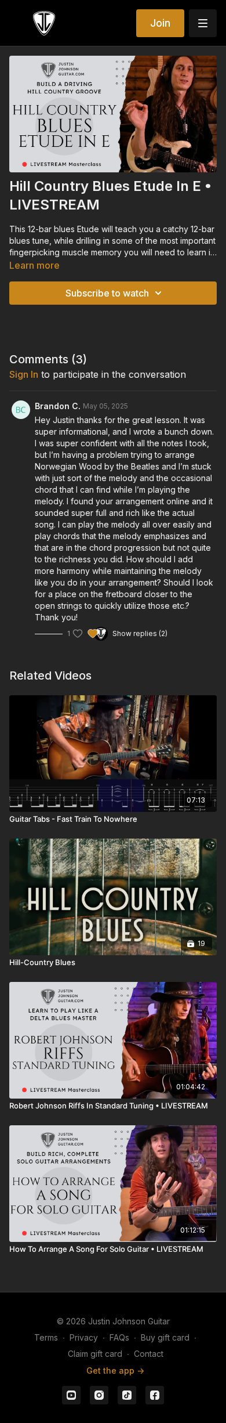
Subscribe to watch (107, 293)
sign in (23, 374)
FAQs (119, 1337)
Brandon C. (58, 406)
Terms (46, 1337)
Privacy (84, 1337)
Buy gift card (165, 1337)
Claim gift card (95, 1354)
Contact (148, 1354)
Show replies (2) (139, 633)
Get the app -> (115, 1370)
